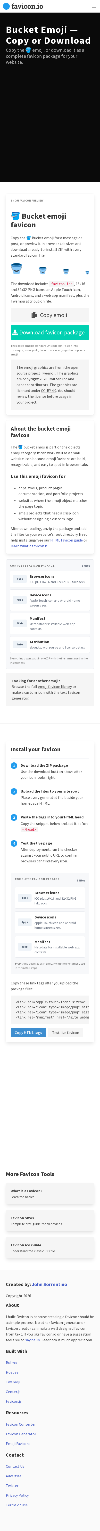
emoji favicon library (55, 686)
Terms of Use (17, 1504)
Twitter (12, 1485)
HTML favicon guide (66, 540)
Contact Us (15, 1466)
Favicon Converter (21, 1424)
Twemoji (48, 373)
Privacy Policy (17, 1495)
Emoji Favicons (18, 1443)
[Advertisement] (50, 120)
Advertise (13, 1475)
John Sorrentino (49, 1284)
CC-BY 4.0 (48, 390)
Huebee (12, 1372)
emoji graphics (36, 367)
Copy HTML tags (28, 1032)
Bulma (11, 1362)
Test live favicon (65, 1032)
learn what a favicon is (29, 545)
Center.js (13, 1391)
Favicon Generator (21, 1433)
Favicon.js (14, 1401)
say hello (32, 1339)
